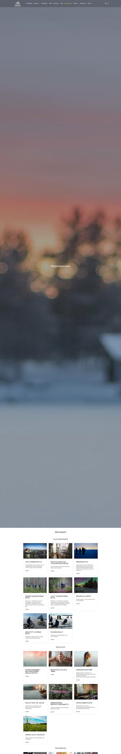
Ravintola (36, 3)
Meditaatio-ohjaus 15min (59, 670)
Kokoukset (56, 3)
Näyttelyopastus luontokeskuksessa (59, 562)
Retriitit (75, 3)
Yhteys (89, 3)
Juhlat (61, 3)
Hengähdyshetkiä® (84, 670)
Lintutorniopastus (33, 562)
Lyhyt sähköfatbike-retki (60, 597)
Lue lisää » (27, 570)
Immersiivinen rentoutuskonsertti (60, 703)
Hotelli (50, 3)
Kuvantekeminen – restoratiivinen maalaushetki (33, 671)
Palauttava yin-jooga (34, 703)
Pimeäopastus (82, 562)
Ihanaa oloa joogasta (35, 735)
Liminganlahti (29, 3)
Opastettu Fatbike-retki (33, 633)
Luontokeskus (44, 3)
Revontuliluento (83, 596)
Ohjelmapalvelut (68, 3)
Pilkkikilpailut (57, 632)
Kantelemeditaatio (84, 703)
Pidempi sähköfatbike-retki (34, 597)
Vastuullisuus (83, 3)
